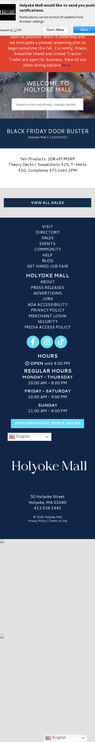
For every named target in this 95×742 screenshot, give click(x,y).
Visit (47, 226)
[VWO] (18, 30)
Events (47, 243)
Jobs (47, 298)
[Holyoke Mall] (47, 466)
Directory (48, 232)
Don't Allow (55, 30)
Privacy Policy (47, 310)
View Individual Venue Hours (47, 423)
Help (47, 255)
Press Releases (47, 287)
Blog (47, 260)
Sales (48, 237)
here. (66, 65)
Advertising (47, 293)
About (47, 281)
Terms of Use (58, 521)
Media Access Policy (47, 327)
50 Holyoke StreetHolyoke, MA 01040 (47, 499)
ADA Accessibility (48, 304)
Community (47, 249)
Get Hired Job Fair (47, 266)
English (22, 437)
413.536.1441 (47, 508)
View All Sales (47, 202)
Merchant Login (47, 316)
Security (47, 321)
